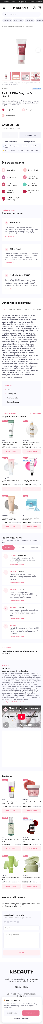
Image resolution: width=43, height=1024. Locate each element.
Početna (4, 26)
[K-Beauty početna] (21, 8)
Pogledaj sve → (35, 413)
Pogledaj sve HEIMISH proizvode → (14, 702)
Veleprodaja (22, 2)
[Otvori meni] (5, 7)
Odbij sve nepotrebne (21, 1018)
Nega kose (18, 20)
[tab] (3, 310)
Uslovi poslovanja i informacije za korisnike (21, 995)
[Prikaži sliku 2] (15, 76)
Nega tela (29, 20)
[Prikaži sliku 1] (6, 76)
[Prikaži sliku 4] (35, 76)
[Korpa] (39, 7)
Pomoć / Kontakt (9, 2)
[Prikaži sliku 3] (25, 76)
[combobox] (24, 14)
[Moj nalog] (34, 7)
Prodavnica (12, 26)
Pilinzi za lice (28, 26)
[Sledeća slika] (38, 50)
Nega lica (7, 20)
